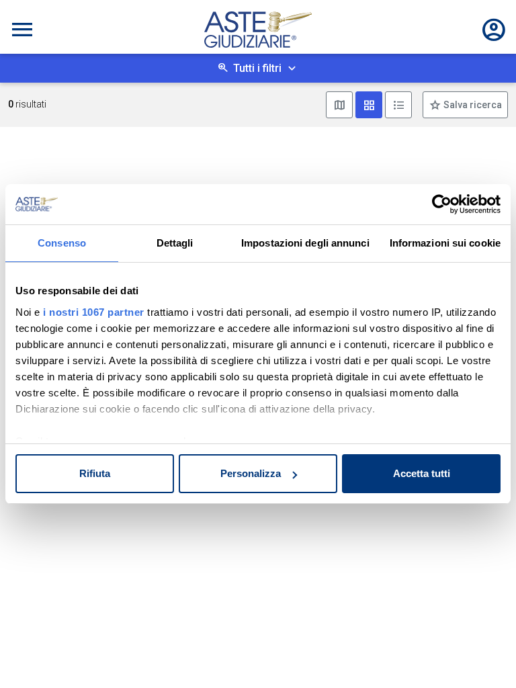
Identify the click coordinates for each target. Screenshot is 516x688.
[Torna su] (484, 656)
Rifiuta (94, 473)
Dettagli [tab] (175, 243)
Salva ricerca (471, 104)
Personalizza (250, 473)
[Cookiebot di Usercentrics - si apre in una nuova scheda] (442, 204)
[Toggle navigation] (22, 29)
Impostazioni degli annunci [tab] (305, 243)
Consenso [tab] (62, 243)
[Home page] (258, 29)
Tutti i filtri (257, 68)
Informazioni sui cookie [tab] (445, 243)
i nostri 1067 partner (93, 312)
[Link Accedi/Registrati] (494, 29)
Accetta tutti (421, 473)
